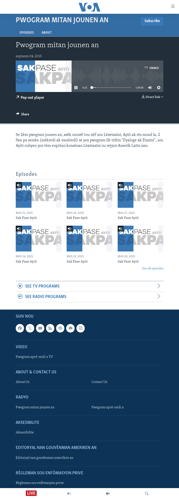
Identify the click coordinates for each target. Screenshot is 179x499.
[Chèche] (146, 493)
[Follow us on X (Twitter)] (30, 328)
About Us (22, 382)
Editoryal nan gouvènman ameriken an (44, 458)
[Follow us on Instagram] (80, 328)
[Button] (22, 115)
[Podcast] (60, 328)
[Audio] (69, 493)
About (47, 33)
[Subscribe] (70, 328)
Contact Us (99, 382)
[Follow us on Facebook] (20, 328)
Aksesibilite (25, 432)
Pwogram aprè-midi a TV (34, 357)
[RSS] (50, 328)
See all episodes (152, 268)
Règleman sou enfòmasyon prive (40, 483)
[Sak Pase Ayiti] (38, 195)
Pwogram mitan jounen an (35, 407)
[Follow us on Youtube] (40, 328)
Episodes (27, 33)
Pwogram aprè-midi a (107, 407)
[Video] (107, 493)
